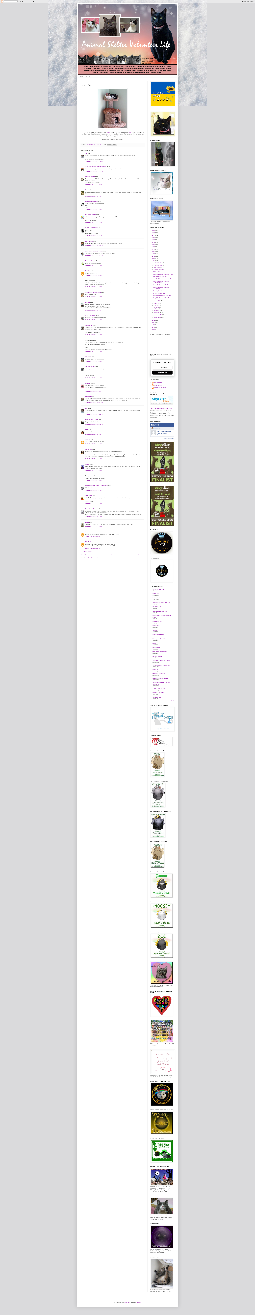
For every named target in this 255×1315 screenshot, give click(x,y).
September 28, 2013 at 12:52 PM (94, 255)
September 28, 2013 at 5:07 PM (93, 287)
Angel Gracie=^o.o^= (91, 509)
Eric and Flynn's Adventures (161, 678)
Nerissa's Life (156, 647)
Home (81, 76)
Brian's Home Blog (90, 315)
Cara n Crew (88, 325)
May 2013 (156, 308)
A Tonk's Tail (88, 542)
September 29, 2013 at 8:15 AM (93, 434)
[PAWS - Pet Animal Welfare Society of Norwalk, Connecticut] (153, 435)
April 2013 (156, 310)
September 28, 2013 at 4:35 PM (93, 275)
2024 (153, 235)
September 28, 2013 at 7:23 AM (93, 209)
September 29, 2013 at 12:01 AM (94, 424)
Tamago (87, 302)
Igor (130, 132)
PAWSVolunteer (158, 382)
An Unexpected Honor (159, 293)
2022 (153, 240)
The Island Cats (89, 261)
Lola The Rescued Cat (159, 692)
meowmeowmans (158, 385)
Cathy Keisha (89, 241)
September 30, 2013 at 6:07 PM (93, 516)
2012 (153, 320)
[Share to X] (112, 145)
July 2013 (156, 303)
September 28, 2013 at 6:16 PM (93, 310)
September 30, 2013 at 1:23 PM (93, 503)
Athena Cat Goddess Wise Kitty (161, 602)
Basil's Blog (156, 593)
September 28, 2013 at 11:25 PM (94, 402)
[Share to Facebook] (114, 145)
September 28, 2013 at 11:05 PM (94, 391)
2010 (153, 324)
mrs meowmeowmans (160, 387)
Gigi (86, 153)
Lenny (110, 134)
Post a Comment (87, 551)
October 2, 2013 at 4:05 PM (92, 536)
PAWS (108, 132)
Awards (88, 76)
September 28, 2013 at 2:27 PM (93, 265)
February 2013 (158, 315)
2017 (153, 251)
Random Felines (157, 656)
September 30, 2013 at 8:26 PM (93, 526)
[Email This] (108, 145)
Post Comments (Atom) (94, 558)
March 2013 (157, 312)
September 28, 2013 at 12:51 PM (94, 245)
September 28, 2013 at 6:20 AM (93, 196)
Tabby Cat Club (157, 697)
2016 (153, 253)
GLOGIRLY (88, 383)
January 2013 (157, 317)
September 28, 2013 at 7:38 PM (93, 335)
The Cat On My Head (158, 589)
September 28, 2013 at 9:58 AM (93, 236)
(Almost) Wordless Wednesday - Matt (163, 274)
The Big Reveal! (157, 291)
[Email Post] (105, 144)
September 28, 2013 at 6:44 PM (93, 320)
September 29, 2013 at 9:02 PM (93, 470)
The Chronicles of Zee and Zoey (161, 665)
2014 (153, 258)
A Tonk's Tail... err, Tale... (159, 688)
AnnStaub (88, 271)
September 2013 (158, 269)
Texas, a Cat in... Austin (91, 419)
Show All (172, 700)
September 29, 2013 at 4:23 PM (93, 459)
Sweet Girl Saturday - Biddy (160, 285)
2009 (153, 327)
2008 (153, 329)
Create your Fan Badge (169, 438)
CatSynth (155, 630)
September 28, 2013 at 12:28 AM (94, 171)
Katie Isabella (156, 598)
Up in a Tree (156, 271)
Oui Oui (87, 464)
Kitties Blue (88, 396)
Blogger (139, 1302)
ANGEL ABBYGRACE (91, 228)
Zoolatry (155, 643)
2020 (153, 244)
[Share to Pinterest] (116, 145)
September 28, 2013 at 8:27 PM (93, 351)
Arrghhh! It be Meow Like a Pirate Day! (163, 279)
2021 (153, 242)
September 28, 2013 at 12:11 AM (94, 161)
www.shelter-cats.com (91, 201)
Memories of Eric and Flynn (93, 292)
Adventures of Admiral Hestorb (161, 660)
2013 (153, 260)
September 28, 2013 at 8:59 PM (93, 378)
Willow (87, 522)
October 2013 (157, 267)
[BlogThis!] (110, 145)
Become (155, 428)
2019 (153, 246)
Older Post (141, 555)
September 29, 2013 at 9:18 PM (93, 480)
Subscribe (162, 372)
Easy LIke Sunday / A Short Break (162, 298)
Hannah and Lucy (90, 176)
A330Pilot (126, 1302)
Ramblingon (88, 449)
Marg (86, 190)
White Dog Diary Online (159, 673)
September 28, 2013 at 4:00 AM (93, 184)
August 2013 (157, 301)
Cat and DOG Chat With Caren (93, 251)
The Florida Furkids (90, 214)
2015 (153, 256)
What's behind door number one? (162, 295)
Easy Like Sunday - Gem (160, 276)
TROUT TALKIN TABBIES (160, 652)
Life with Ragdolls (90, 366)
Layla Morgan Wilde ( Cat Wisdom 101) (96, 166)
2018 (153, 249)
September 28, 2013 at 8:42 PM (93, 361)
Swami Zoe (88, 356)
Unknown (87, 439)
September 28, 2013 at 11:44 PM (94, 414)
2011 (153, 322)
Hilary (87, 429)
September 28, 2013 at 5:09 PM (93, 297)
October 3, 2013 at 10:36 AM (93, 548)
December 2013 (158, 263)
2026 (153, 230)
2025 (153, 233)
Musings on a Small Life (159, 639)
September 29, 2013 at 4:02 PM (93, 444)
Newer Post (84, 555)
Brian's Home (156, 625)
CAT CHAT (155, 669)
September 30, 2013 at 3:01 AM (93, 490)
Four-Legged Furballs (159, 634)
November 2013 (158, 265)
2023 (153, 237)
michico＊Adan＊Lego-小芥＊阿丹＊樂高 (96, 485)
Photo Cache (88, 495)
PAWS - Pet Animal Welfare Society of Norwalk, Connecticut (164, 433)
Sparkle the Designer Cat (160, 611)
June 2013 (157, 305)
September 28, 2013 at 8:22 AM (93, 222)
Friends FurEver (157, 621)
